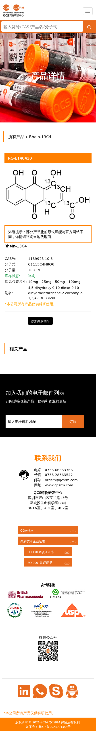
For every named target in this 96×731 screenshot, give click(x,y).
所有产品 (16, 136)
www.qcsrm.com (59, 484)
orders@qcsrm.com (61, 479)
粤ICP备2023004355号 (54, 726)
